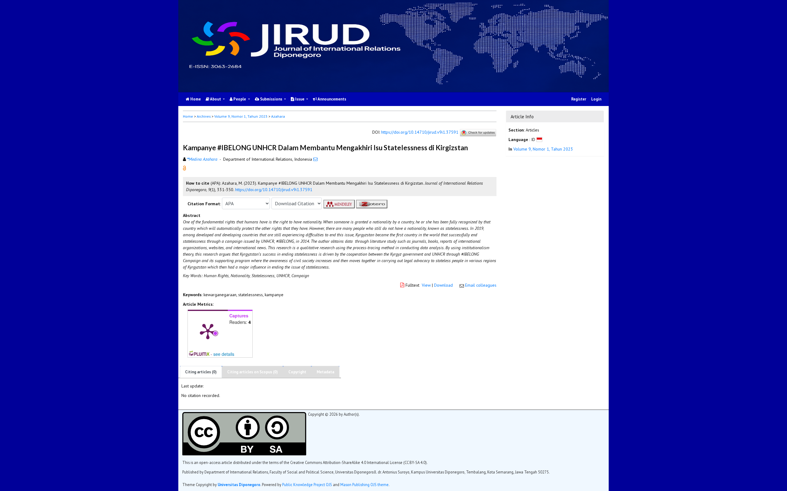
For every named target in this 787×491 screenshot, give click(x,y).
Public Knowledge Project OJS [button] (307, 484)
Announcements (331, 99)
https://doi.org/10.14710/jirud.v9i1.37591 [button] (273, 189)
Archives (204, 116)
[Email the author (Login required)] (315, 159)
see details (223, 354)
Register (578, 99)
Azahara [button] (278, 116)
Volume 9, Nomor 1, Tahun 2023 (240, 116)
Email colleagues (480, 285)
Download (443, 285)
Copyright (297, 372)
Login (596, 99)
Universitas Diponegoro (239, 484)
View (426, 285)
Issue (299, 99)
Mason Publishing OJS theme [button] (364, 484)
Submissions (271, 99)
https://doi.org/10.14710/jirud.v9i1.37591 (419, 132)
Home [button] (188, 116)
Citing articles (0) (201, 372)
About (215, 99)
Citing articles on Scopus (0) (252, 372)
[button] (184, 168)
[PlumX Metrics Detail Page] (207, 330)
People (239, 99)
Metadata (325, 372)
